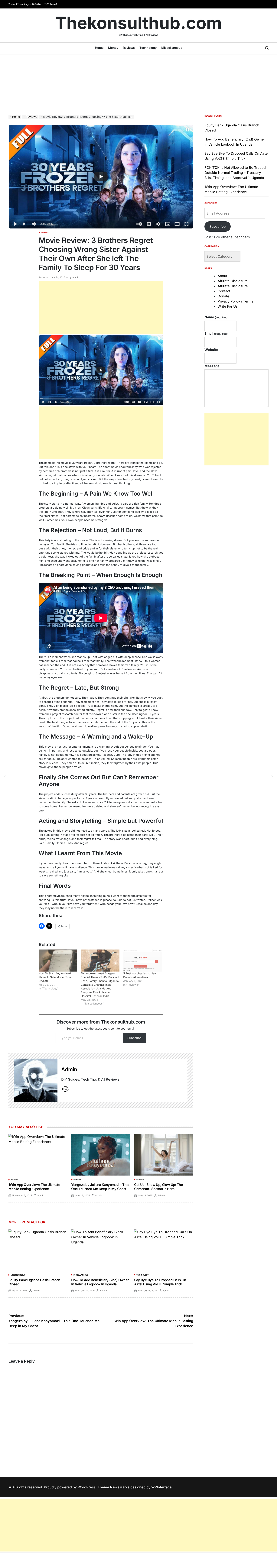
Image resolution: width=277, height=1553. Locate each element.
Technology (148, 48)
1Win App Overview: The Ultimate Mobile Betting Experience (34, 1187)
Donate (223, 296)
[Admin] (35, 1080)
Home (99, 48)
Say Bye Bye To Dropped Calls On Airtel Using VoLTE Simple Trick (160, 1282)
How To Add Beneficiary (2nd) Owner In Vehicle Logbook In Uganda (100, 1282)
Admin (75, 277)
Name (216, 317)
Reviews (129, 48)
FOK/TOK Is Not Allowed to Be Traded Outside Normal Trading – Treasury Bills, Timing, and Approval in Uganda (235, 173)
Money (113, 48)
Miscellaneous (171, 48)
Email (216, 333)
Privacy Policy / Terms (235, 301)
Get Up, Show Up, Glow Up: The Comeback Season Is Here (158, 1187)
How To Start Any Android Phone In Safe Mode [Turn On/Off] (55, 977)
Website (211, 350)
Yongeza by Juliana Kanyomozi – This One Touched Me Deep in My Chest (100, 1187)
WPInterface (161, 1487)
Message (212, 366)
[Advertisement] (138, 82)
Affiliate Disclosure (233, 281)
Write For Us (228, 306)
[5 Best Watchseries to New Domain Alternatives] (142, 961)
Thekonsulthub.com (138, 23)
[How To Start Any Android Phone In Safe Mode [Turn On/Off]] (58, 961)
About (222, 276)
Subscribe (134, 1038)
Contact (224, 291)
